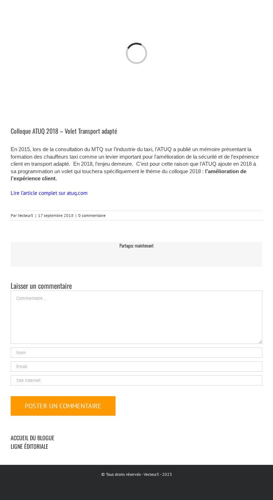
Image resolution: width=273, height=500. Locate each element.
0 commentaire (92, 215)
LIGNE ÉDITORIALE (29, 446)
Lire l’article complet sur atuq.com (50, 193)
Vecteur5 (25, 215)
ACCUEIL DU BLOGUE (32, 437)
